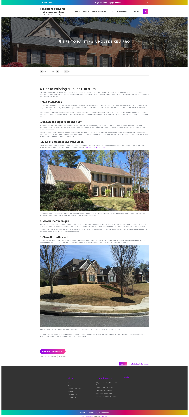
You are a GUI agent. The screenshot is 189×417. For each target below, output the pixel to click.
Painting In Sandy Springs (105, 393)
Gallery (111, 11)
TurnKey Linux (103, 416)
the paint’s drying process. (95, 147)
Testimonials (122, 11)
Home (77, 11)
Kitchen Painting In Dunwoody (106, 396)
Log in (126, 377)
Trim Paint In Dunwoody (104, 391)
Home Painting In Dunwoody (106, 388)
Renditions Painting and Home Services (52, 10)
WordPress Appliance (87, 416)
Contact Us (134, 11)
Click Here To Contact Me (52, 351)
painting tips (62, 356)
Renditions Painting (88, 413)
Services (85, 11)
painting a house (50, 356)
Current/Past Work (99, 11)
